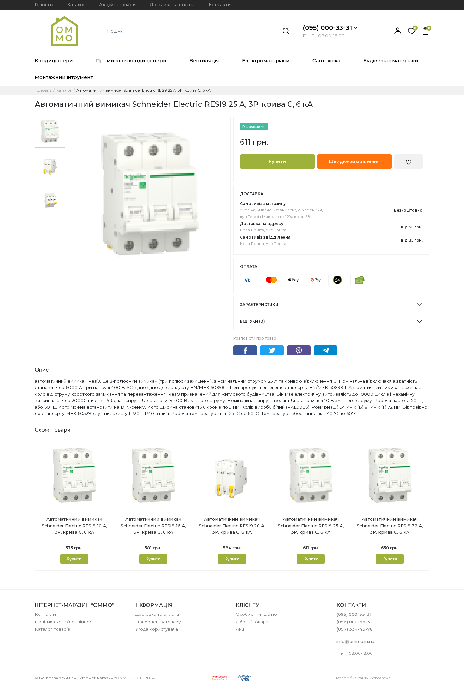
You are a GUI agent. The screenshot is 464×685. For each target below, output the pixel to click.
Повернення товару (158, 621)
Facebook (245, 350)
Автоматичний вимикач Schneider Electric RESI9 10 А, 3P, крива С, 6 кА (74, 526)
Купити (277, 161)
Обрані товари (252, 621)
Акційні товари (117, 5)
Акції (241, 629)
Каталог (76, 5)
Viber (299, 350)
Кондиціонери (54, 61)
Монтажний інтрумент (64, 77)
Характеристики (259, 304)
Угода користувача (156, 629)
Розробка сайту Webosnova (363, 678)
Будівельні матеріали (390, 61)
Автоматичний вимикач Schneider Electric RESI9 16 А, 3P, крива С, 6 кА (153, 526)
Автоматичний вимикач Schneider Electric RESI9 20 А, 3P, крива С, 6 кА (232, 526)
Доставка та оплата (172, 5)
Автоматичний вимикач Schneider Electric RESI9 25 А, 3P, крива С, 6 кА (311, 526)
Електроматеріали (265, 61)
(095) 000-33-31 (328, 28)
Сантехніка (326, 61)
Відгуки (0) (252, 321)
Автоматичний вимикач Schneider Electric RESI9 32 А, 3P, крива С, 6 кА (390, 526)
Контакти (220, 5)
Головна (44, 5)
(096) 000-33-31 (354, 621)
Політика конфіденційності (65, 621)
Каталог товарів (52, 629)
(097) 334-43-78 (354, 629)
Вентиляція (204, 61)
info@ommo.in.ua (355, 641)
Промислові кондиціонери (131, 61)
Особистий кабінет (257, 614)
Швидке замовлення (354, 161)
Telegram (325, 350)
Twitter (272, 350)
